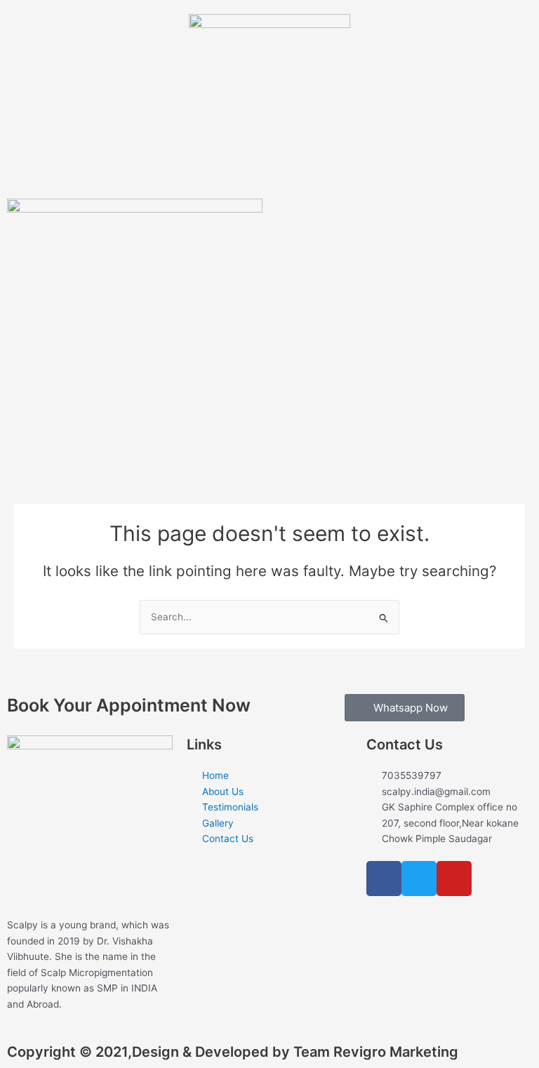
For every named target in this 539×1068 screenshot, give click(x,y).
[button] (94, 27)
